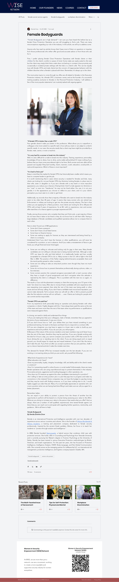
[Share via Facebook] (28, 466)
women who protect (47, 456)
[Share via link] (41, 466)
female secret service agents (38, 17)
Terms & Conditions (86, 579)
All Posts (21, 17)
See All (98, 482)
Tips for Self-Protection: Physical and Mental (59, 503)
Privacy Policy (97, 579)
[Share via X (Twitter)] (32, 466)
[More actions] (91, 29)
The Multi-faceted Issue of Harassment (30, 503)
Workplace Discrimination (83, 503)
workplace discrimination (76, 17)
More (91, 17)
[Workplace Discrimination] (87, 492)
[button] (98, 17)
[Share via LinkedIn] (36, 466)
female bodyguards (58, 17)
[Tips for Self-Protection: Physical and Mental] (59, 492)
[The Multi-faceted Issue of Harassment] (31, 492)
